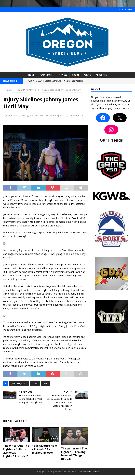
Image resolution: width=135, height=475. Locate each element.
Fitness (63, 75)
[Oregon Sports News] (67, 69)
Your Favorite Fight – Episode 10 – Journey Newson (44, 449)
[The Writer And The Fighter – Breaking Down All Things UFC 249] (74, 436)
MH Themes (93, 471)
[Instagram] (111, 129)
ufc (45, 383)
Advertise (101, 75)
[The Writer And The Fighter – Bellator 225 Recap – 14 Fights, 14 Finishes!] (16, 434)
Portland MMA (36, 115)
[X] (120, 117)
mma (35, 383)
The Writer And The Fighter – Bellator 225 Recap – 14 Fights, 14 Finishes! (16, 451)
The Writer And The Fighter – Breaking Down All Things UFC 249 (74, 453)
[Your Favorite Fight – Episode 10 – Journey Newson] (45, 434)
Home (31, 75)
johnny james (19, 383)
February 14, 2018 (16, 115)
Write (87, 75)
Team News (46, 75)
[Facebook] (103, 117)
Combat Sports (56, 115)
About (75, 75)
